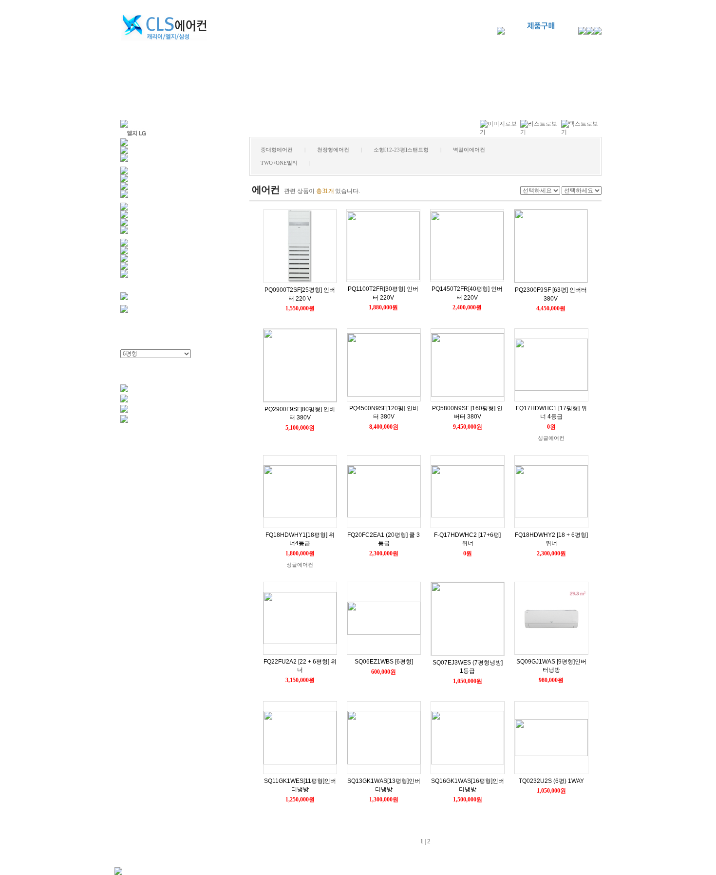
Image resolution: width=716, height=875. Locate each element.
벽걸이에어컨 (469, 149)
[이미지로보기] (500, 132)
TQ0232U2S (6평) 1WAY (551, 781)
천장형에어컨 (333, 149)
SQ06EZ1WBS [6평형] (384, 661)
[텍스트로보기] (581, 132)
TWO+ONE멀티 (279, 163)
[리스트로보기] (540, 132)
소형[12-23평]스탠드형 (401, 149)
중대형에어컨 (277, 149)
